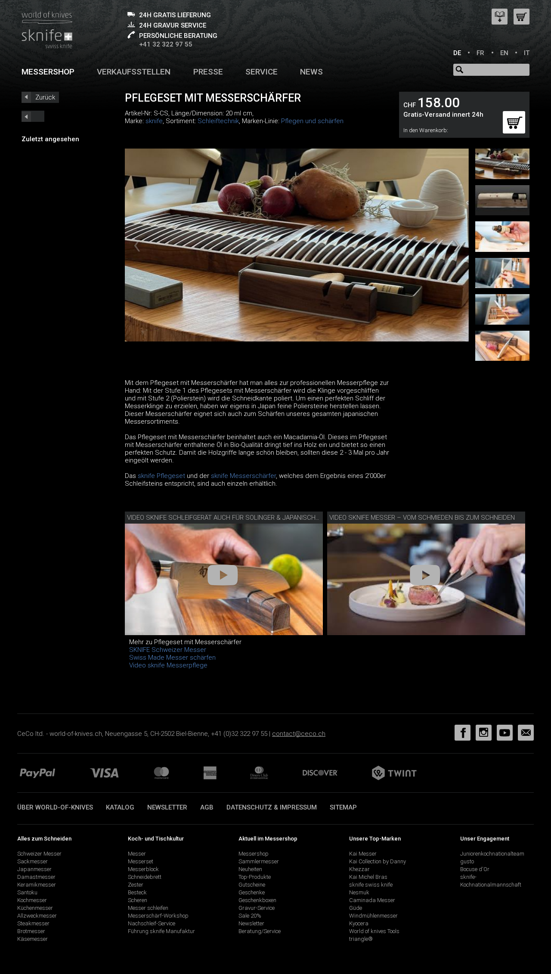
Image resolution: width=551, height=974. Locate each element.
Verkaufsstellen (133, 72)
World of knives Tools (374, 931)
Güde (355, 908)
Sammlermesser (258, 861)
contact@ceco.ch (298, 734)
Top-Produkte (254, 877)
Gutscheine (251, 884)
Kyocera (358, 923)
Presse (208, 72)
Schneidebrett (144, 877)
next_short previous (33, 116)
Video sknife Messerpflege (168, 665)
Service (261, 72)
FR (480, 53)
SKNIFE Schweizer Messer (167, 650)
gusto (467, 861)
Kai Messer (363, 853)
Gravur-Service (256, 908)
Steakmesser (33, 923)
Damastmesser (36, 877)
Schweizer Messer (39, 853)
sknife (154, 121)
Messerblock (143, 869)
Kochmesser (32, 900)
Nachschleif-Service (151, 923)
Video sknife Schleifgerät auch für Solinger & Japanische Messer (236, 517)
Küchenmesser (35, 908)
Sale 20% (249, 915)
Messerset (140, 861)
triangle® (361, 939)
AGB (207, 807)
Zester (135, 884)
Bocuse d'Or (474, 869)
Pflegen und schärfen (312, 121)
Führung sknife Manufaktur (161, 931)
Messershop (48, 72)
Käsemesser (32, 939)
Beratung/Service (259, 931)
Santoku (27, 892)
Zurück (45, 97)
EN (504, 53)
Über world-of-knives (55, 807)
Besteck (137, 892)
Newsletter (167, 807)
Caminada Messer (372, 900)
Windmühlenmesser (373, 915)
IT (526, 53)
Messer (137, 853)
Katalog (120, 807)
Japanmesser (34, 869)
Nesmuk (359, 892)
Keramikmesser (36, 884)
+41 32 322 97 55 (165, 44)
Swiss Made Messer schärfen (172, 657)
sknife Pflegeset (161, 476)
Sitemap (343, 807)
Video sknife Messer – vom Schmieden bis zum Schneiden (422, 517)
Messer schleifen (148, 908)
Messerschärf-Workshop (158, 915)
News (311, 72)
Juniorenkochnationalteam (492, 853)
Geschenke (251, 892)
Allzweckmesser (37, 915)
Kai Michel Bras (368, 877)
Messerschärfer (253, 476)
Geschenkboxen (257, 900)
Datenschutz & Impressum (271, 807)
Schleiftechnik (218, 121)
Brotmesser (31, 931)
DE (457, 53)
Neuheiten (250, 869)
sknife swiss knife (371, 884)
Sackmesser (32, 861)
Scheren (137, 900)
